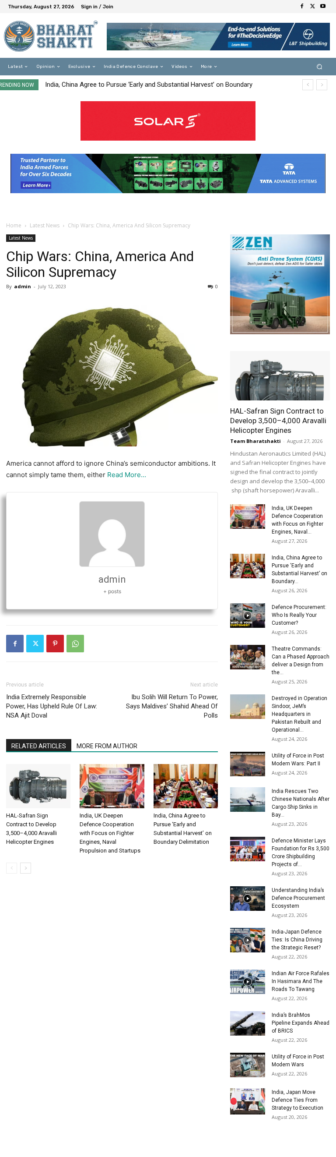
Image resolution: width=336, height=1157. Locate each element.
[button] (319, 66)
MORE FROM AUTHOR (107, 746)
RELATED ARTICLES (38, 746)
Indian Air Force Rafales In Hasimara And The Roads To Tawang (300, 981)
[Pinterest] (55, 643)
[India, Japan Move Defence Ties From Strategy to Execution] (247, 1101)
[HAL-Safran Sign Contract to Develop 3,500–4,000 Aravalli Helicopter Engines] (38, 786)
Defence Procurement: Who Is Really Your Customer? (123, 84)
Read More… (126, 475)
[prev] (307, 84)
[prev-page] (11, 868)
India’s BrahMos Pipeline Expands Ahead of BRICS (300, 1023)
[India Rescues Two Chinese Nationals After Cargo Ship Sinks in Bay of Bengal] (247, 799)
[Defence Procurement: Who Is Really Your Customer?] (247, 615)
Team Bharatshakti (255, 441)
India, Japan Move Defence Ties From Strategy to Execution (297, 1100)
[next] (321, 84)
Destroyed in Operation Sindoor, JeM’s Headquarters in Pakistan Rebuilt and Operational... (299, 714)
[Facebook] (302, 6)
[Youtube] (323, 6)
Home (13, 225)
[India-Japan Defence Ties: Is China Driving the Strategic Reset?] (247, 940)
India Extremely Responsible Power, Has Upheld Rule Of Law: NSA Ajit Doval (51, 706)
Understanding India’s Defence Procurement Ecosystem (298, 898)
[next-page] (25, 868)
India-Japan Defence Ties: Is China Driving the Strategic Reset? (297, 940)
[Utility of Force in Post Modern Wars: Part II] (247, 764)
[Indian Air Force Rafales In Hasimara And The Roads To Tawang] (247, 981)
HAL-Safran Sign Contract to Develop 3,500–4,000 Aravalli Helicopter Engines (278, 421)
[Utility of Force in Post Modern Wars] (247, 1065)
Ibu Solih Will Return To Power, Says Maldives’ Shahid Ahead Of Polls (172, 706)
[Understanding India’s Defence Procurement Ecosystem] (247, 898)
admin (22, 286)
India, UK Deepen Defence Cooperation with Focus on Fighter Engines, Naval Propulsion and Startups (110, 833)
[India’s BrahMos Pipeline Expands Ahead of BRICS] (247, 1023)
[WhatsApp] (75, 643)
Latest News (45, 225)
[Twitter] (312, 6)
